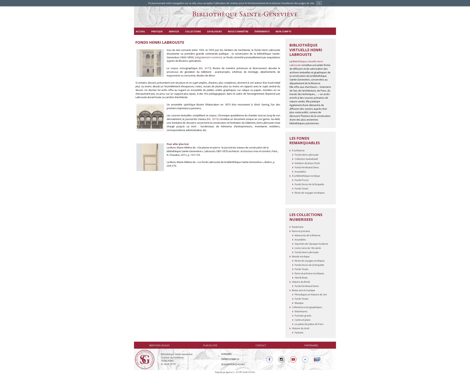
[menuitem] (140, 31)
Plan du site (210, 345)
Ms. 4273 (205, 68)
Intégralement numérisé (208, 57)
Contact (261, 345)
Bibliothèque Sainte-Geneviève (235, 17)
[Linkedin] (305, 359)
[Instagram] (281, 359)
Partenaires (311, 345)
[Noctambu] (317, 359)
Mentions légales (159, 345)
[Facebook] (269, 359)
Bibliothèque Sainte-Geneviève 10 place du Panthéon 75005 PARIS (177, 357)
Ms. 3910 (212, 119)
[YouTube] (293, 359)
